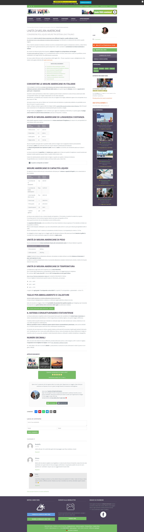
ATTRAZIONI (47, 19)
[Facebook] (33, 6)
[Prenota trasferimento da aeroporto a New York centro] (105, 159)
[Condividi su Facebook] (36, 411)
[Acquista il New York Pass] (105, 121)
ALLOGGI (38, 19)
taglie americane (48, 60)
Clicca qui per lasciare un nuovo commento (38, 491)
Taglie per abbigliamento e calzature (54, 75)
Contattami (112, 6)
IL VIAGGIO (31, 19)
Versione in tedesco (73, 530)
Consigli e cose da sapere (101, 59)
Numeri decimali (50, 79)
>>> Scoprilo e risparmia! (105, 129)
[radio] (53, 375)
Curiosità (102, 68)
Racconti (96, 71)
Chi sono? (87, 6)
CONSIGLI (74, 19)
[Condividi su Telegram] (47, 411)
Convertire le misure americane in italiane (55, 66)
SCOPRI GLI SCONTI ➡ (86, 2)
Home (81, 6)
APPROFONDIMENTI (84, 19)
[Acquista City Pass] (105, 140)
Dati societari (73, 528)
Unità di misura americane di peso (54, 72)
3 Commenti (97, 39)
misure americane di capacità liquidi (54, 70)
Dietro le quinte (94, 6)
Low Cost (112, 68)
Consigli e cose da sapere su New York (47, 27)
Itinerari (96, 68)
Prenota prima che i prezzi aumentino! (102, 98)
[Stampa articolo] (54, 411)
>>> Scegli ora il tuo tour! (105, 204)
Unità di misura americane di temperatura (55, 73)
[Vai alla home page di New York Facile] (38, 14)
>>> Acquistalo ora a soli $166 (104, 147)
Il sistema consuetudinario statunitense (55, 77)
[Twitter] (29, 6)
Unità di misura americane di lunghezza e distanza (57, 68)
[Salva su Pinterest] (39, 411)
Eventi (106, 68)
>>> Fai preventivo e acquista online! (105, 185)
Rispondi (37, 452)
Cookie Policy (96, 526)
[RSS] (31, 6)
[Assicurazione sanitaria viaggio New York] (105, 178)
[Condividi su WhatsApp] (43, 411)
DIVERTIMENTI (64, 19)
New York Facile (35, 27)
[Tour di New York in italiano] (105, 197)
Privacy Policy (88, 526)
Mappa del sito (104, 6)
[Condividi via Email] (51, 411)
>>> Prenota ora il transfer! (105, 166)
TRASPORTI (56, 19)
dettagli (97, 528)
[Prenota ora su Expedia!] (105, 83)
